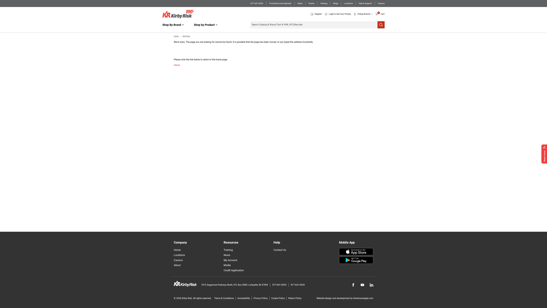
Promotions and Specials (280, 3)
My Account (230, 260)
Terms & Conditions (224, 298)
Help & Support (365, 3)
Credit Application (234, 270)
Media (227, 265)
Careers (381, 3)
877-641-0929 (257, 3)
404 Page (186, 36)
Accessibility (243, 298)
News (300, 3)
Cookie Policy (278, 298)
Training (323, 3)
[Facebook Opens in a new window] (353, 285)
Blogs (335, 3)
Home (176, 36)
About (177, 265)
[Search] (381, 24)
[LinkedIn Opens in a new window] (371, 285)
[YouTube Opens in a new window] (362, 285)
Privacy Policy (261, 298)
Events (311, 3)
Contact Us (280, 249)
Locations (348, 3)
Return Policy (295, 298)
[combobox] (313, 24)
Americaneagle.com (363, 298)
